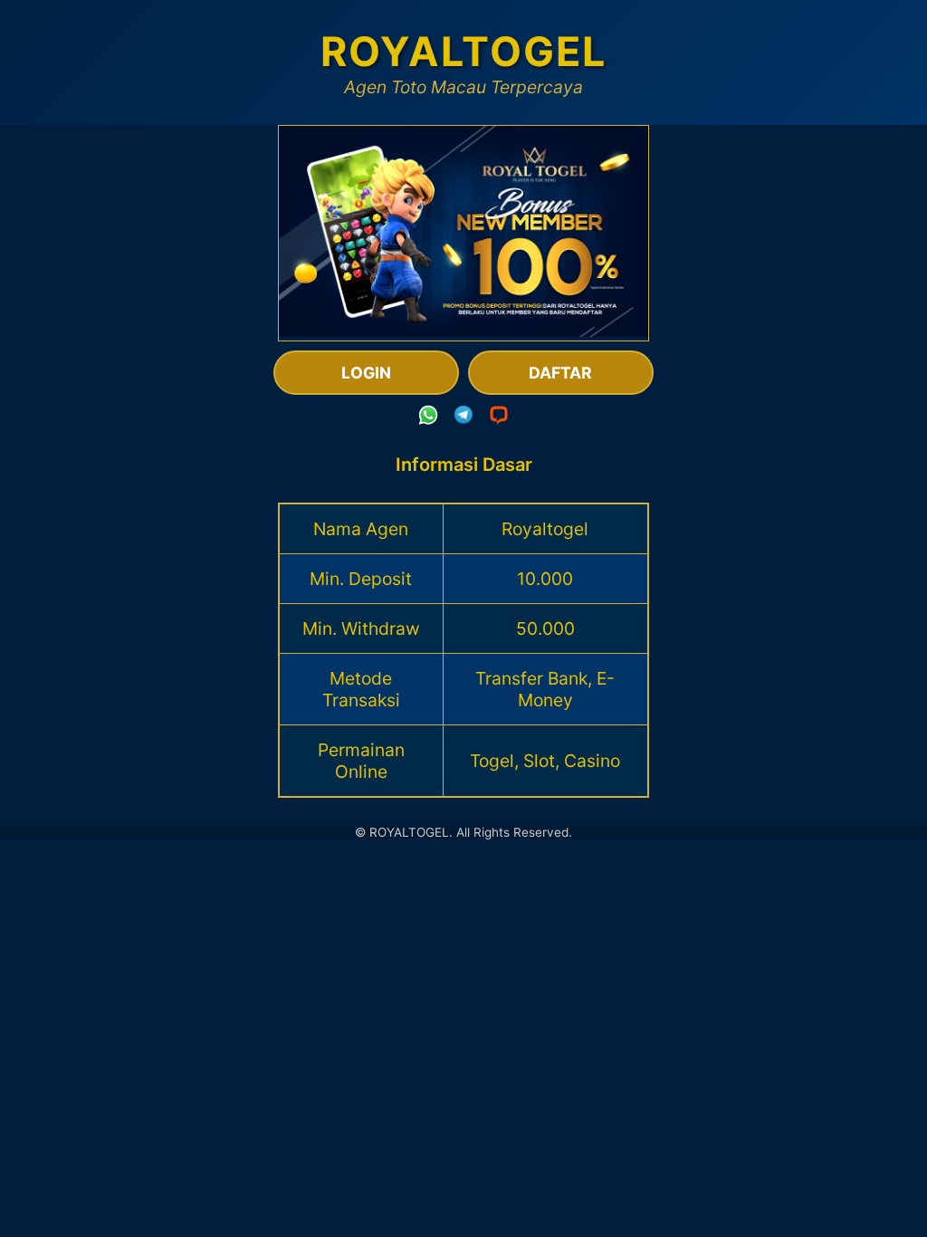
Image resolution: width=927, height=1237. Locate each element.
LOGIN (366, 372)
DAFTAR (560, 372)
